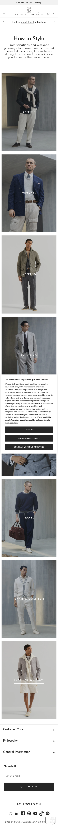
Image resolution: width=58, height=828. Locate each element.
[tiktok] (41, 813)
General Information (16, 752)
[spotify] (47, 813)
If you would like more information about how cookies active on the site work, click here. (28, 420)
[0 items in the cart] (54, 13)
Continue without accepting (29, 447)
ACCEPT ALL (28, 430)
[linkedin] (16, 813)
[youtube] (35, 813)
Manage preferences (29, 438)
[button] (50, 821)
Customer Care (13, 729)
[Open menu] (3, 14)
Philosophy (10, 740)
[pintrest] (29, 813)
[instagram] (10, 813)
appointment (27, 22)
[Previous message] (3, 22)
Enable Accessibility (29, 3)
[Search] (48, 13)
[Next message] (55, 22)
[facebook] (22, 813)
